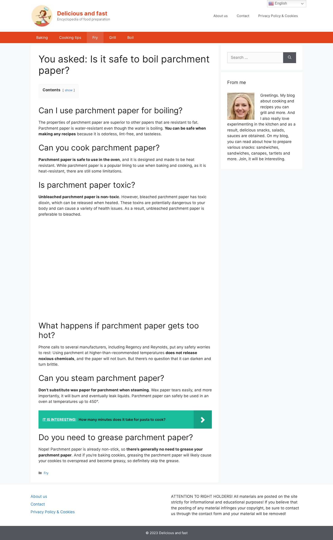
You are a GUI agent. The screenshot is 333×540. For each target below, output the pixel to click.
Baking (42, 37)
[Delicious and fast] (42, 15)
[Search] (289, 57)
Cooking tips (70, 37)
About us (220, 16)
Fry (95, 37)
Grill (112, 37)
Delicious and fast (82, 13)
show (68, 90)
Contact (243, 16)
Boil (130, 37)
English (280, 3)
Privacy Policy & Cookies (278, 16)
